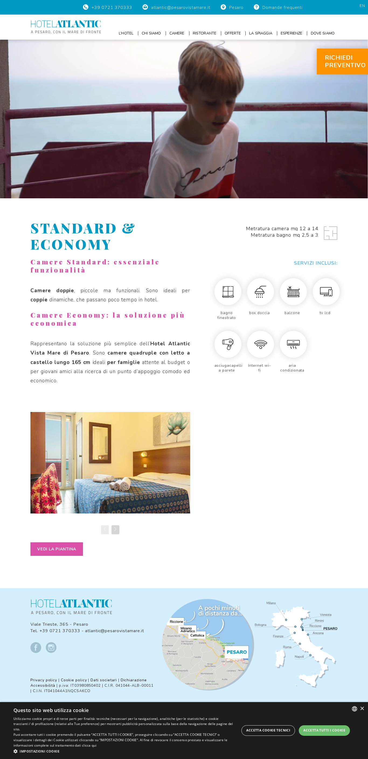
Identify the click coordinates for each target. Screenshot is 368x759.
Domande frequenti (282, 8)
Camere (177, 33)
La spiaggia (260, 33)
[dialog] (184, 730)
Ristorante (204, 33)
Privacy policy (43, 680)
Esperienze (291, 33)
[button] (123, 751)
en (362, 5)
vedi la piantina (56, 549)
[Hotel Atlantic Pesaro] (65, 26)
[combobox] (354, 709)
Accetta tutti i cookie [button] (324, 730)
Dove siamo (323, 33)
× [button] (362, 709)
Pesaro (236, 8)
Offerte (233, 33)
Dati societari (104, 680)
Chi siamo (151, 33)
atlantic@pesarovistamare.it (180, 8)
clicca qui (89, 745)
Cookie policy (74, 680)
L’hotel (126, 33)
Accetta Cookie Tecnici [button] (268, 730)
